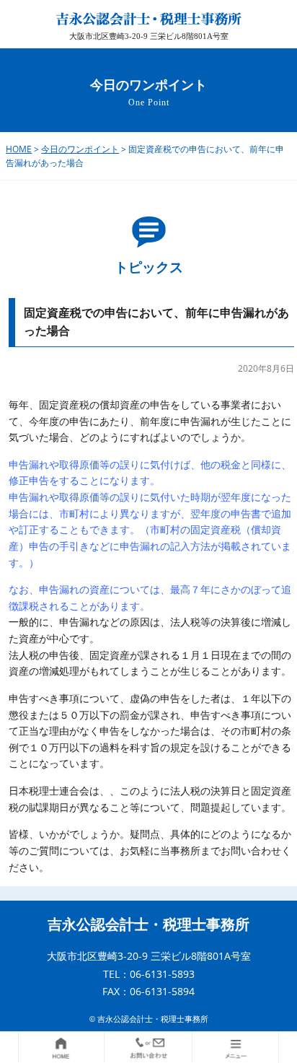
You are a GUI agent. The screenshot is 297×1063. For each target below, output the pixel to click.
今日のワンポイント (80, 149)
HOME (19, 149)
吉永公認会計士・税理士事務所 (148, 924)
